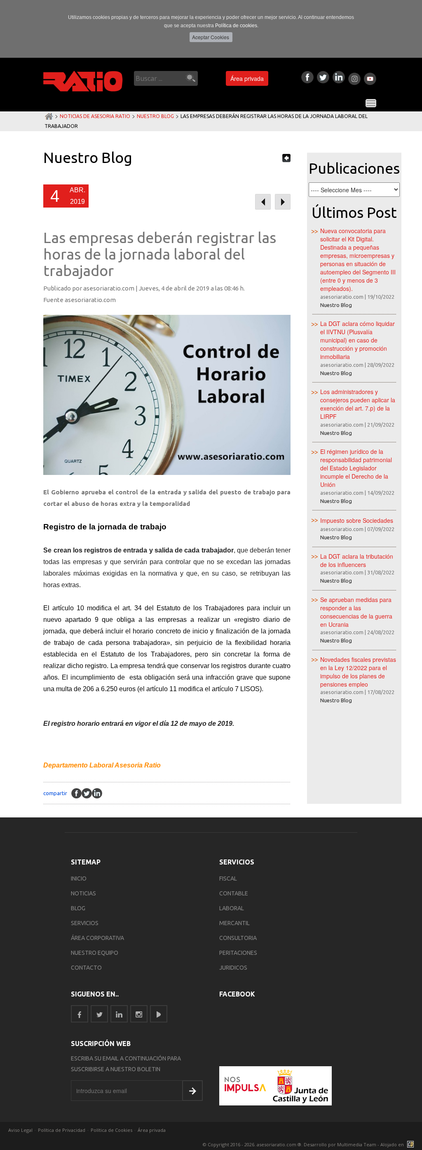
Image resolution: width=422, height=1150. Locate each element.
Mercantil (234, 923)
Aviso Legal (20, 1130)
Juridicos (233, 967)
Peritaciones (238, 952)
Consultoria (238, 938)
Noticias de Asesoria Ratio (95, 116)
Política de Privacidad (61, 1130)
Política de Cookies (111, 1130)
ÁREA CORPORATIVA (97, 938)
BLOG (78, 908)
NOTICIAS (83, 893)
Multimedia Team (356, 1144)
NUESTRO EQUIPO (94, 952)
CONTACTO (86, 967)
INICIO (79, 878)
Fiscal (228, 878)
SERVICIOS (84, 923)
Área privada (247, 78)
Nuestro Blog (155, 116)
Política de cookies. (236, 25)
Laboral (231, 908)
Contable (233, 893)
